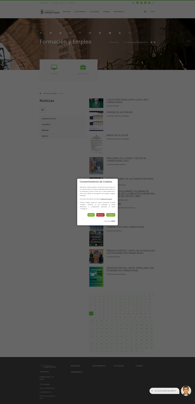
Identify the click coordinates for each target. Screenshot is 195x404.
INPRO (113, 221)
